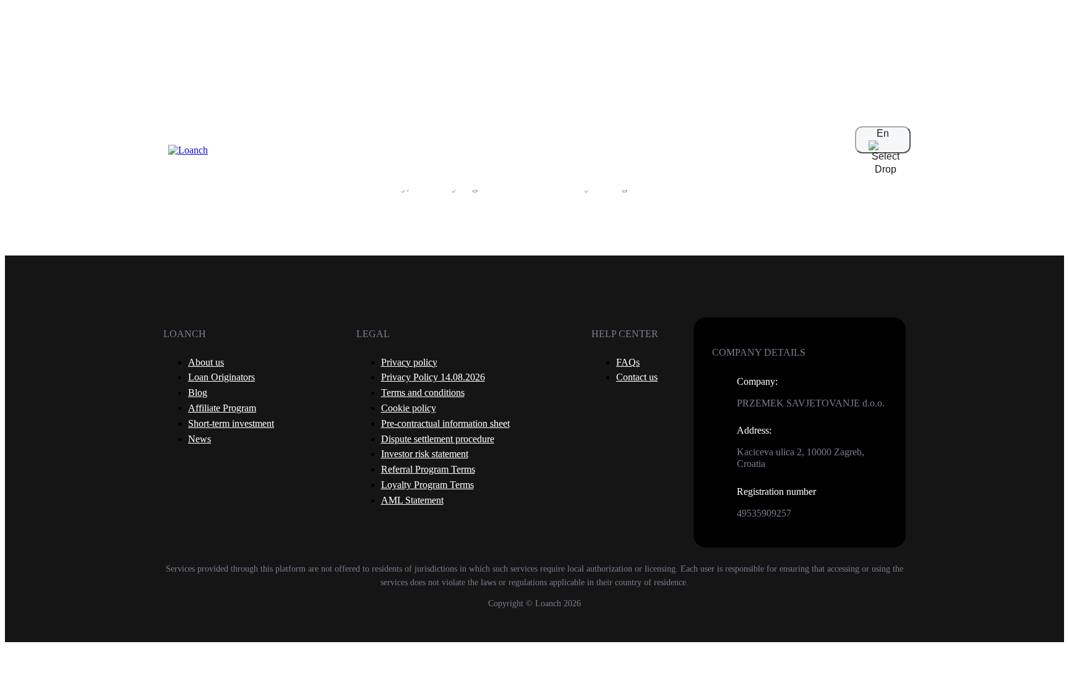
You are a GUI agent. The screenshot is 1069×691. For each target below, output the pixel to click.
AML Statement (412, 500)
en (883, 133)
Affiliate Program (222, 408)
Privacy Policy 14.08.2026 (433, 377)
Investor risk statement (424, 454)
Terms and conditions (423, 392)
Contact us (637, 377)
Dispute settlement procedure (437, 439)
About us (206, 362)
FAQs (628, 362)
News (199, 439)
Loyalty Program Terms (427, 484)
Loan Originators (221, 377)
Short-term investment (231, 423)
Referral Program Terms (428, 469)
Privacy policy (409, 362)
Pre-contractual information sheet (445, 423)
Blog (197, 392)
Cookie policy (408, 408)
